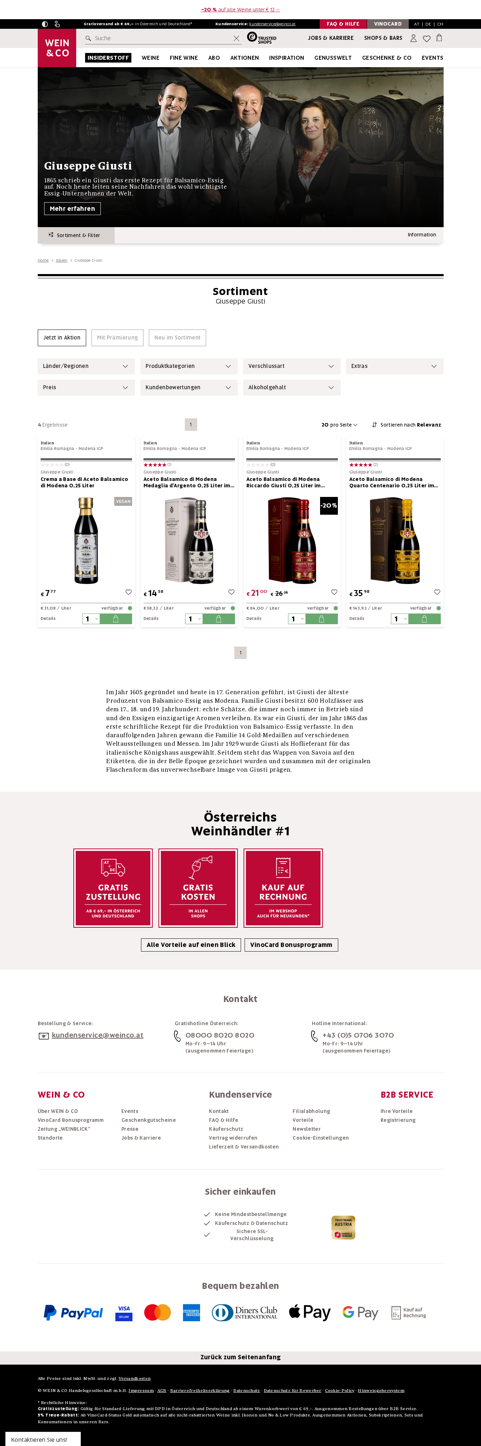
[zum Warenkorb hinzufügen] (116, 619)
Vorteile (303, 1120)
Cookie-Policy (340, 1390)
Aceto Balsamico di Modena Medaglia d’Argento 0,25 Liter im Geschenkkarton (186, 482)
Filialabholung (311, 1111)
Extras (359, 366)
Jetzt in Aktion (62, 337)
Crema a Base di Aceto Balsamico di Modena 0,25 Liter (85, 482)
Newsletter (307, 1129)
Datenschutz (246, 1390)
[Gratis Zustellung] (113, 888)
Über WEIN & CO (58, 1111)
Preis (49, 387)
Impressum (141, 1390)
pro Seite (336, 425)
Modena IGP (91, 448)
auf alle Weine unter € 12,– (240, 9)
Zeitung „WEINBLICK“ (64, 1129)
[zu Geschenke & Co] (421, 57)
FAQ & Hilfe (223, 1120)
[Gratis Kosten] (198, 888)
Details (48, 618)
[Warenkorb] (439, 37)
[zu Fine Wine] (207, 57)
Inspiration (286, 57)
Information (422, 234)
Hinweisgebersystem (381, 1390)
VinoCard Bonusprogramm (291, 945)
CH (440, 24)
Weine (151, 57)
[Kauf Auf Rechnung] (283, 888)
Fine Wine (184, 57)
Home (43, 260)
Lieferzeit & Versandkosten (244, 1147)
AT (416, 24)
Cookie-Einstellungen (321, 1138)
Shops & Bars (383, 38)
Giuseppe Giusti (57, 472)
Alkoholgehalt (267, 387)
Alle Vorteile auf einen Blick (191, 945)
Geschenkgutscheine (148, 1120)
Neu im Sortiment (177, 337)
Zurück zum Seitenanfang (240, 1357)
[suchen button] (89, 38)
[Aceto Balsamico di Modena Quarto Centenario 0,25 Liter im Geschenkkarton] (395, 540)
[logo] (57, 48)
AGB (162, 1390)
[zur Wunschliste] (128, 593)
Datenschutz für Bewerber (292, 1390)
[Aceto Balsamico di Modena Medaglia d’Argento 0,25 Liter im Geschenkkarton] (189, 540)
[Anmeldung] (414, 38)
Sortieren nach (411, 425)
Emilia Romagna (57, 448)
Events (432, 57)
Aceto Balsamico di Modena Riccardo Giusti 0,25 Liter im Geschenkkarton (283, 482)
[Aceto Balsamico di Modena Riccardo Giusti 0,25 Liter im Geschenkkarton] (292, 540)
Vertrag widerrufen (233, 1138)
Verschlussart (266, 366)
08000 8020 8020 (220, 1035)
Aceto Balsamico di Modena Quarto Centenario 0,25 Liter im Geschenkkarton (391, 482)
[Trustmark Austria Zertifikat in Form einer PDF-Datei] (343, 1227)
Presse (129, 1129)
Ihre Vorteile (397, 1111)
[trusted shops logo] (259, 38)
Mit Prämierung (117, 337)
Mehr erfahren (72, 209)
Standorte (50, 1138)
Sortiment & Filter (76, 235)
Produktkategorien (170, 366)
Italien (62, 260)
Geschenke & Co (387, 57)
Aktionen (244, 57)
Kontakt (219, 1111)
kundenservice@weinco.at (272, 23)
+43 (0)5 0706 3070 (358, 1035)
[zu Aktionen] (268, 57)
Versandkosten (135, 1378)
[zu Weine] (168, 57)
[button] (44, 24)
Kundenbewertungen (173, 387)
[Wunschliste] (426, 38)
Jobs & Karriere (331, 38)
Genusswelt (333, 57)
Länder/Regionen (66, 366)
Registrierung (398, 1120)
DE (428, 24)
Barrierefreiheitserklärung (200, 1390)
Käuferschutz (226, 1129)
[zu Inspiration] (313, 57)
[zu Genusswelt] (361, 57)
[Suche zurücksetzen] (236, 38)
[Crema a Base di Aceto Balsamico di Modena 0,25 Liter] (86, 540)
